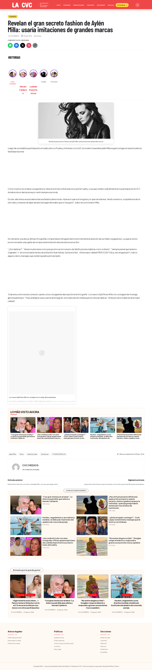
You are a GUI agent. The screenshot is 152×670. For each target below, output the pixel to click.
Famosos (111, 5)
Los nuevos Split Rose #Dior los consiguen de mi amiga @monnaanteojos (32, 397)
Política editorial (59, 640)
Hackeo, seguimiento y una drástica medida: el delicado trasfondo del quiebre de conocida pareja (101, 437)
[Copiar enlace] (35, 45)
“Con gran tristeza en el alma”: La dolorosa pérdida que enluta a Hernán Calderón (23, 436)
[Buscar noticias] (137, 5)
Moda (21, 454)
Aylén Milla (12, 454)
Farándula (66, 5)
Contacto (57, 646)
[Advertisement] (75, 170)
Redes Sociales (78, 5)
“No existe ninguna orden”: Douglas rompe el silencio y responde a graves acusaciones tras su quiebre (125, 540)
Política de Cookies (14, 643)
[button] (76, 121)
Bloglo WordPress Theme (111, 666)
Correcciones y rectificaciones (64, 643)
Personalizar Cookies (14, 640)
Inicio (59, 5)
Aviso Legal (57, 649)
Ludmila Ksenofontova (33, 90)
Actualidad (101, 5)
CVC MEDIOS (30, 465)
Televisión (90, 5)
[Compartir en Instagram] (28, 45)
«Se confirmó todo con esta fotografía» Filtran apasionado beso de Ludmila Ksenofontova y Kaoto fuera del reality (49, 437)
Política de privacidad (14, 637)
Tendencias (44, 454)
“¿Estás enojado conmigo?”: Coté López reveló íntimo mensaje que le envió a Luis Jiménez (75, 437)
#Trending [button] (121, 5)
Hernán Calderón (23, 90)
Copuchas (12, 16)
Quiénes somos (59, 637)
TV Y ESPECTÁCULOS (59, 454)
